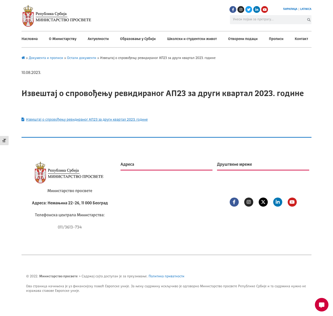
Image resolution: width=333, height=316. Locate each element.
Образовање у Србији (138, 39)
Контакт (301, 39)
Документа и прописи (46, 58)
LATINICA (305, 9)
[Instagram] (240, 9)
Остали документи (81, 58)
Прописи (276, 39)
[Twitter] (248, 9)
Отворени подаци (243, 39)
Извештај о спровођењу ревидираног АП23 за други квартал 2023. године (87, 120)
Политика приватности (166, 276)
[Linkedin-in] (256, 9)
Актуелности (98, 39)
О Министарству (62, 39)
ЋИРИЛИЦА (290, 9)
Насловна (30, 39)
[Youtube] (264, 9)
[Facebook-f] (232, 9)
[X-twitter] (263, 202)
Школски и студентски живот (192, 39)
